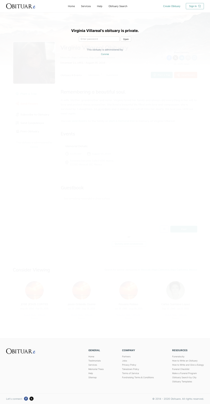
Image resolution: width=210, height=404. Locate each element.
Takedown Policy (130, 369)
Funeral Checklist (180, 369)
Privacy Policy (129, 364)
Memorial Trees (96, 369)
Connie (105, 54)
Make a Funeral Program (184, 373)
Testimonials (94, 360)
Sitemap (92, 377)
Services (92, 364)
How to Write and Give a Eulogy (188, 364)
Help (90, 373)
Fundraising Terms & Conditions (138, 377)
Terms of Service (130, 373)
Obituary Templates (182, 381)
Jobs (124, 360)
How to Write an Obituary (185, 360)
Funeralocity (178, 356)
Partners (126, 356)
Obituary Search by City (184, 377)
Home (91, 356)
